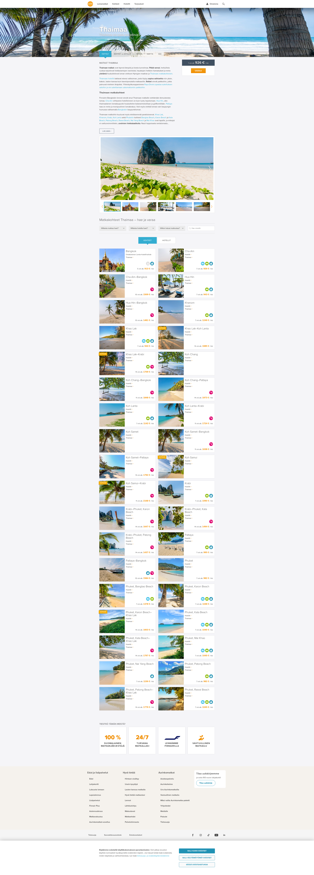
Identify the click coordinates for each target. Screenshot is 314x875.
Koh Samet (132, 431)
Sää (159, 54)
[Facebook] (192, 835)
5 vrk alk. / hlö (145, 269)
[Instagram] (200, 835)
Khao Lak (159, 114)
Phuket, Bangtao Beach (139, 586)
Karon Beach (160, 117)
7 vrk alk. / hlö (198, 63)
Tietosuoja (92, 835)
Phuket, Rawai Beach (197, 689)
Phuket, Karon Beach (197, 586)
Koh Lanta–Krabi (194, 406)
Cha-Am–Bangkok (136, 277)
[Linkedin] (224, 835)
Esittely (105, 54)
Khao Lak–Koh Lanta (197, 328)
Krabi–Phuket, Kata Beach (196, 511)
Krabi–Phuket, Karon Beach (138, 511)
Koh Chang (191, 354)
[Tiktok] (208, 835)
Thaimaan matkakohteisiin (161, 73)
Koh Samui (191, 457)
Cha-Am (108, 101)
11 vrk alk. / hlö (145, 398)
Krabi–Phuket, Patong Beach (138, 536)
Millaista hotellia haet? (139, 228)
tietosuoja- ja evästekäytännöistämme (153, 856)
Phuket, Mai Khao (195, 638)
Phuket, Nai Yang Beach (140, 664)
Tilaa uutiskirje (205, 783)
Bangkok (131, 251)
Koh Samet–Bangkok (197, 431)
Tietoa (139, 54)
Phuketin (130, 117)
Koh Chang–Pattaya (196, 380)
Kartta (150, 54)
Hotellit (166, 240)
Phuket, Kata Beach (196, 612)
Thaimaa (129, 257)
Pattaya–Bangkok (136, 560)
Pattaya (169, 104)
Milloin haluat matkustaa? (170, 228)
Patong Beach (112, 120)
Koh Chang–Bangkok (138, 380)
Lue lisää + (106, 131)
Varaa (198, 71)
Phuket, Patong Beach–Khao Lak (139, 691)
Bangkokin (122, 109)
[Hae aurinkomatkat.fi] (223, 4)
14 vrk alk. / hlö (203, 346)
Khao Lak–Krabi (135, 354)
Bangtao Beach (147, 117)
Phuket (189, 560)
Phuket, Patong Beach (198, 664)
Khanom (102, 117)
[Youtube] (216, 835)
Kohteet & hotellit (122, 54)
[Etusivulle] (90, 4)
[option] (157, 168)
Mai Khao (150, 120)
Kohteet (148, 240)
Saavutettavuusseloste (113, 835)
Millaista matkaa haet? (110, 228)
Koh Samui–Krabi (136, 483)
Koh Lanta (117, 117)
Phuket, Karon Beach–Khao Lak (139, 614)
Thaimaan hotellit (106, 78)
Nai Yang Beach (137, 120)
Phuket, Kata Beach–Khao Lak (138, 639)
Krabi (109, 117)
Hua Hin (159, 101)
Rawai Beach (124, 120)
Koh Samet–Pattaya (137, 457)
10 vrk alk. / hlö (144, 295)
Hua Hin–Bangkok (136, 302)
